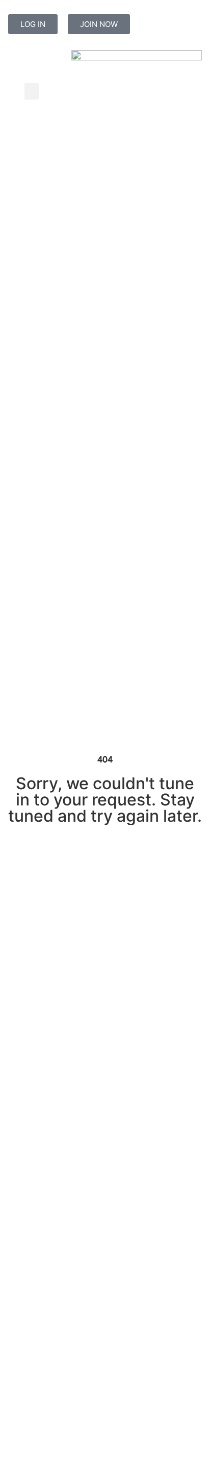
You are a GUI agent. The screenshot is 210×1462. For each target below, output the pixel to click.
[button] (31, 91)
